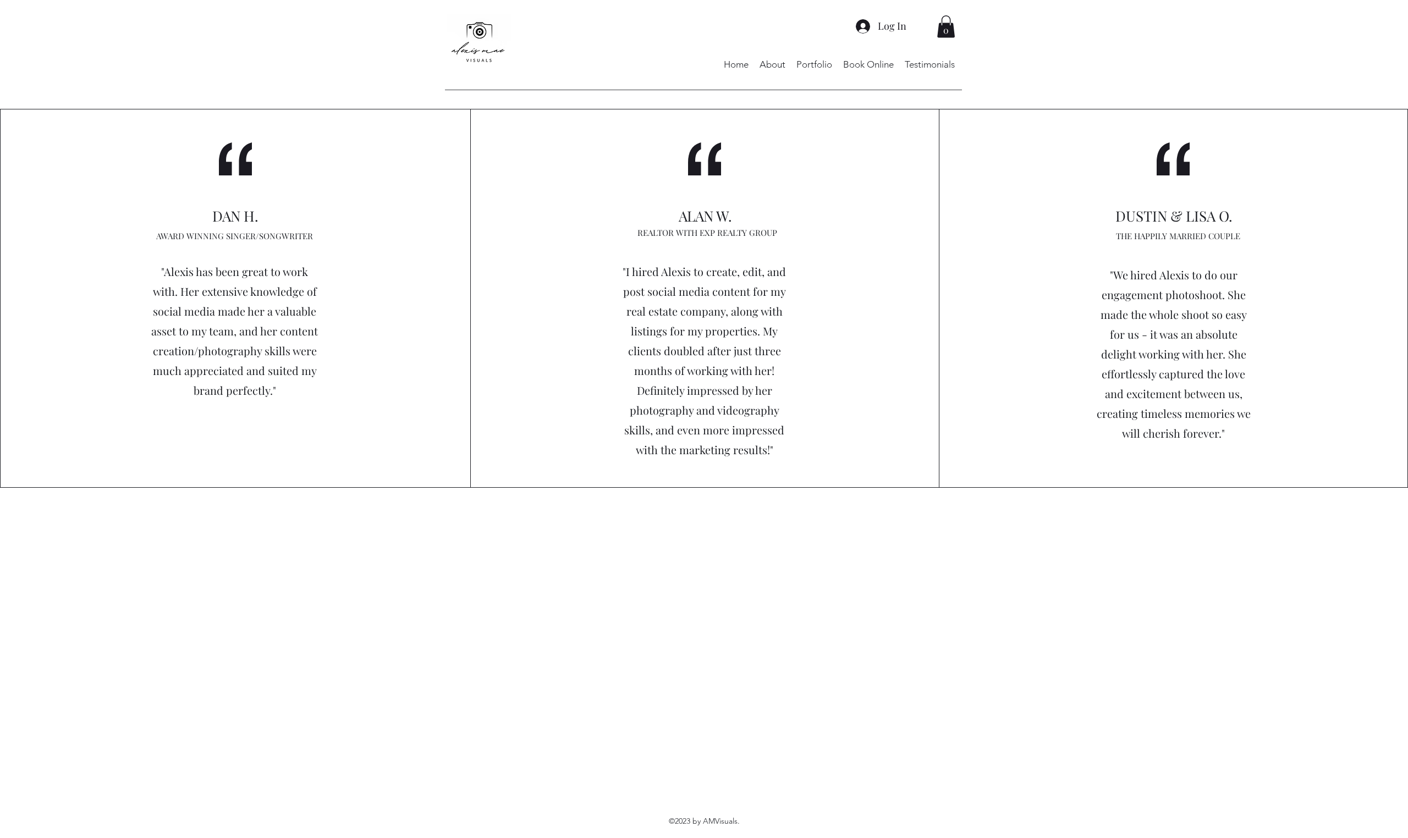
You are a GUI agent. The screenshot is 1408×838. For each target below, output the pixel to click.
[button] (946, 26)
